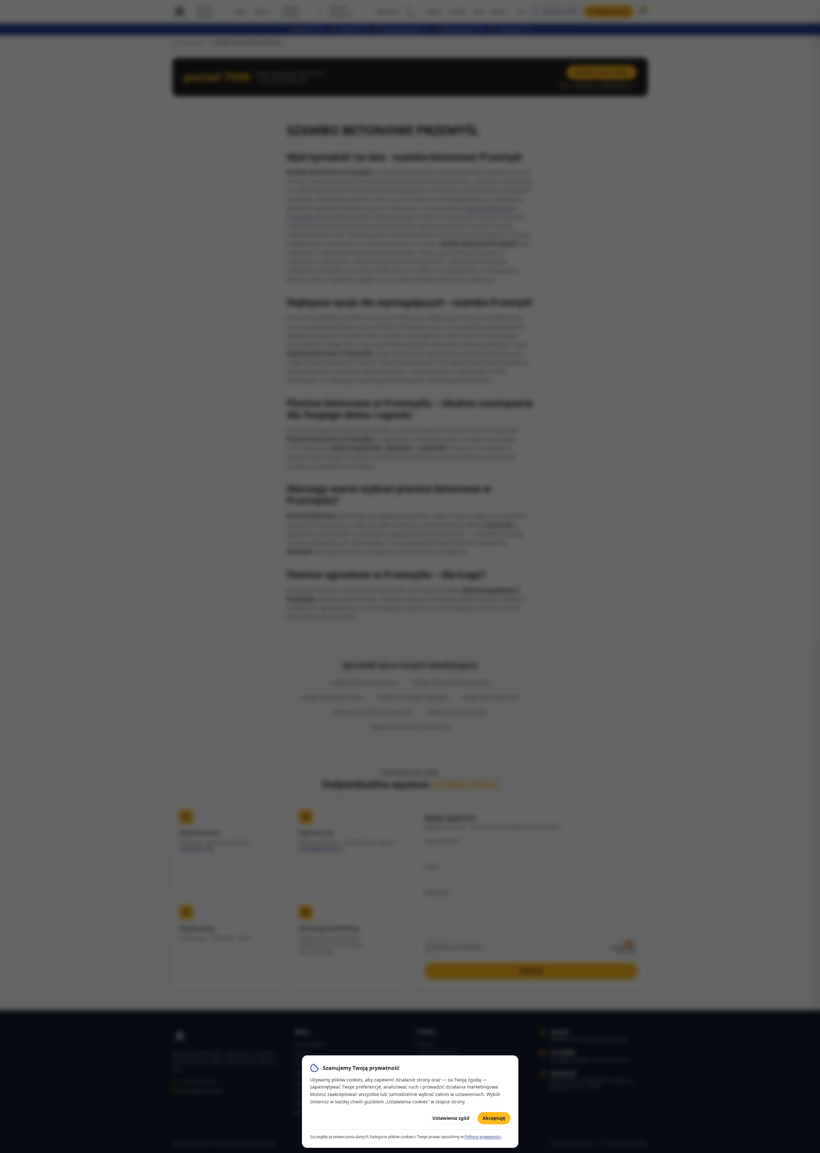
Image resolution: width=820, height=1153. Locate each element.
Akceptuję (494, 1118)
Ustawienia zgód (450, 1118)
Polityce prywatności (483, 1136)
